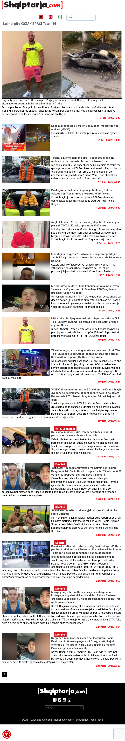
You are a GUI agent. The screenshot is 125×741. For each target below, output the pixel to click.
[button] (6, 734)
